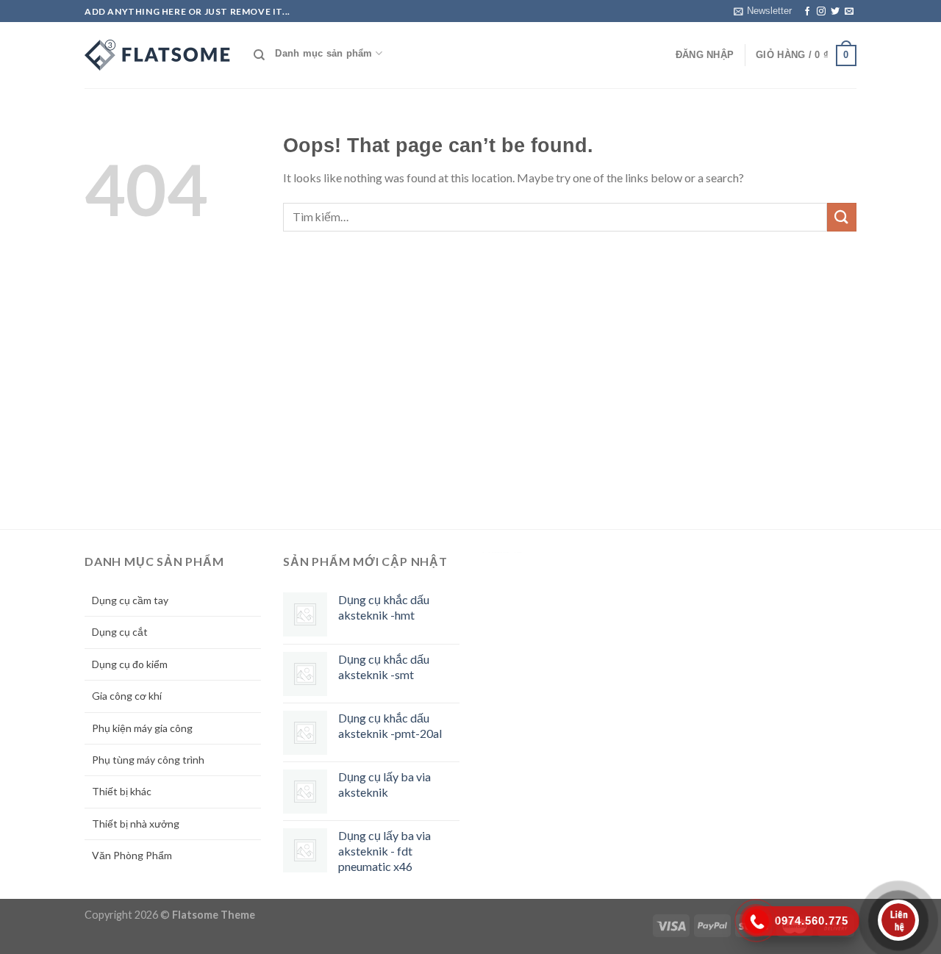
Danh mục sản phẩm (323, 53)
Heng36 (502, 552)
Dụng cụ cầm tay (130, 600)
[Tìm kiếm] (259, 55)
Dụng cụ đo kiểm (130, 664)
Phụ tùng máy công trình (148, 759)
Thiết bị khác (121, 791)
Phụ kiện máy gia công (142, 728)
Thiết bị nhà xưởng (135, 823)
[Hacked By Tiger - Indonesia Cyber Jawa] (158, 55)
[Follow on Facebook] (807, 12)
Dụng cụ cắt (120, 631)
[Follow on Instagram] (821, 12)
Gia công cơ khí (127, 695)
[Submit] (841, 217)
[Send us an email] (849, 12)
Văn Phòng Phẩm (132, 855)
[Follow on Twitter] (835, 12)
